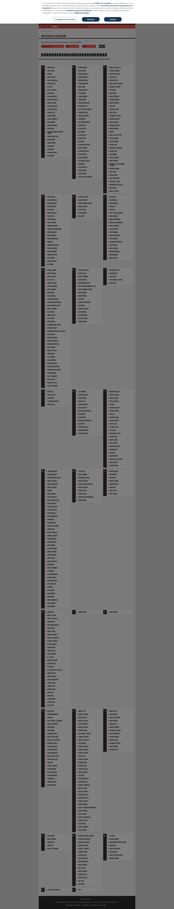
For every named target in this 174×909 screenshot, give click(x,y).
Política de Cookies (81, 13)
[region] (87, 12)
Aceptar (113, 19)
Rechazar (90, 19)
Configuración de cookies (65, 19)
